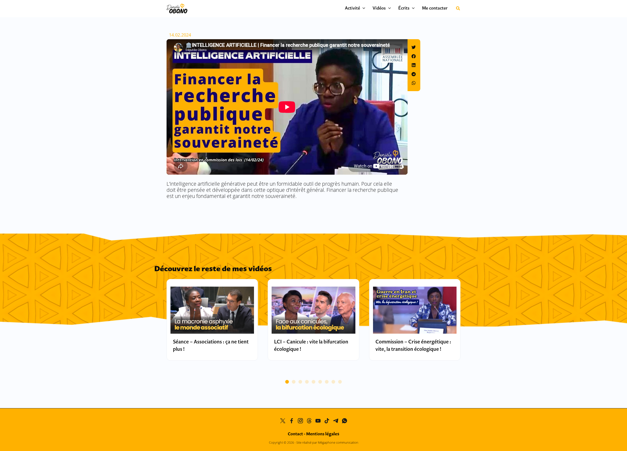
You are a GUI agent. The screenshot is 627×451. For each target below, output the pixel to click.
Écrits (404, 8)
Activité (352, 8)
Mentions (322, 434)
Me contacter (434, 8)
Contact (295, 434)
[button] (362, 8)
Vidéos (379, 8)
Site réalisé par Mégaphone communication (327, 442)
